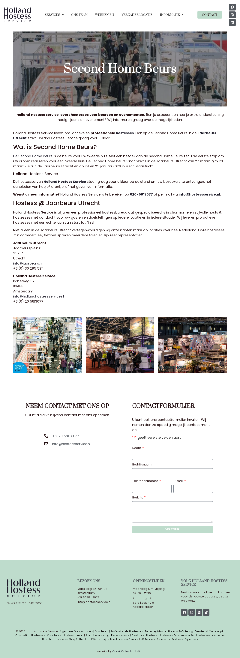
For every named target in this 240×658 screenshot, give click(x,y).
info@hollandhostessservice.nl (38, 296)
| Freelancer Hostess (143, 635)
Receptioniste (120, 635)
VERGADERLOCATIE (137, 15)
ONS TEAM (79, 15)
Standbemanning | (98, 635)
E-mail (178, 481)
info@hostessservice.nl (199, 194)
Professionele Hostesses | (128, 631)
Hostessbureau (73, 635)
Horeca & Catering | (181, 631)
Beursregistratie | (156, 631)
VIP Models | (149, 639)
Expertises (191, 639)
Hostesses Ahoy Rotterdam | (73, 639)
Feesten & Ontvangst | (209, 631)
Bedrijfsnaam (142, 465)
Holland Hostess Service (65, 181)
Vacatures (54, 635)
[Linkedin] (232, 22)
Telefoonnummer (145, 481)
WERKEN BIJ (104, 15)
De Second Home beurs (32, 156)
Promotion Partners (170, 639)
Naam (137, 448)
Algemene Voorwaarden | (77, 631)
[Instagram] (232, 14)
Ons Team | (103, 631)
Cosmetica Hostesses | (31, 635)
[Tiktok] (206, 612)
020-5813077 (141, 194)
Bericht (138, 498)
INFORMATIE (170, 15)
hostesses (125, 133)
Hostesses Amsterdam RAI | (177, 635)
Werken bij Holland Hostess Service (115, 639)
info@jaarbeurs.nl (27, 263)
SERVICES (52, 15)
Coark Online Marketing (127, 651)
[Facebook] (232, 7)
